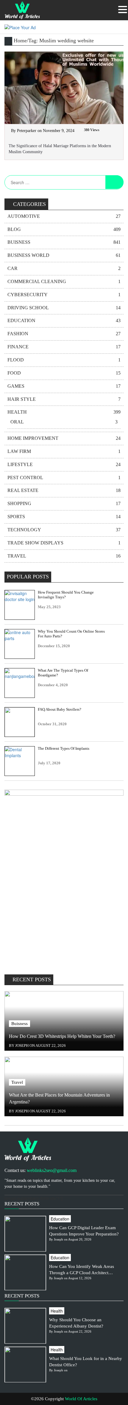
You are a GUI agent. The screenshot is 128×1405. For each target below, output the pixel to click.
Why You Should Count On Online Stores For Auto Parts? (71, 633)
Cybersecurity (64, 294)
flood (64, 359)
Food (64, 372)
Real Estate (64, 490)
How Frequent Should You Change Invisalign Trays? (66, 594)
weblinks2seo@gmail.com (52, 1170)
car (64, 268)
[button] (122, 9)
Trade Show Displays (64, 542)
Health (64, 411)
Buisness (64, 242)
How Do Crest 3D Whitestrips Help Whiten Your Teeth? (62, 1036)
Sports (64, 516)
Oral (64, 421)
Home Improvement (64, 438)
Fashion (64, 333)
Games (64, 386)
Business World (64, 255)
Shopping (64, 503)
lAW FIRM (64, 451)
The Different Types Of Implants (63, 748)
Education (64, 320)
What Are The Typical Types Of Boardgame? (63, 672)
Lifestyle (64, 464)
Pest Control (64, 477)
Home (20, 41)
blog (64, 229)
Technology (64, 529)
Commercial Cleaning (64, 281)
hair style (64, 399)
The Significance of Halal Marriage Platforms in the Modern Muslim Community (60, 149)
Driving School (64, 307)
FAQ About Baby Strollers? (59, 709)
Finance (64, 346)
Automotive (64, 216)
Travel (64, 555)
